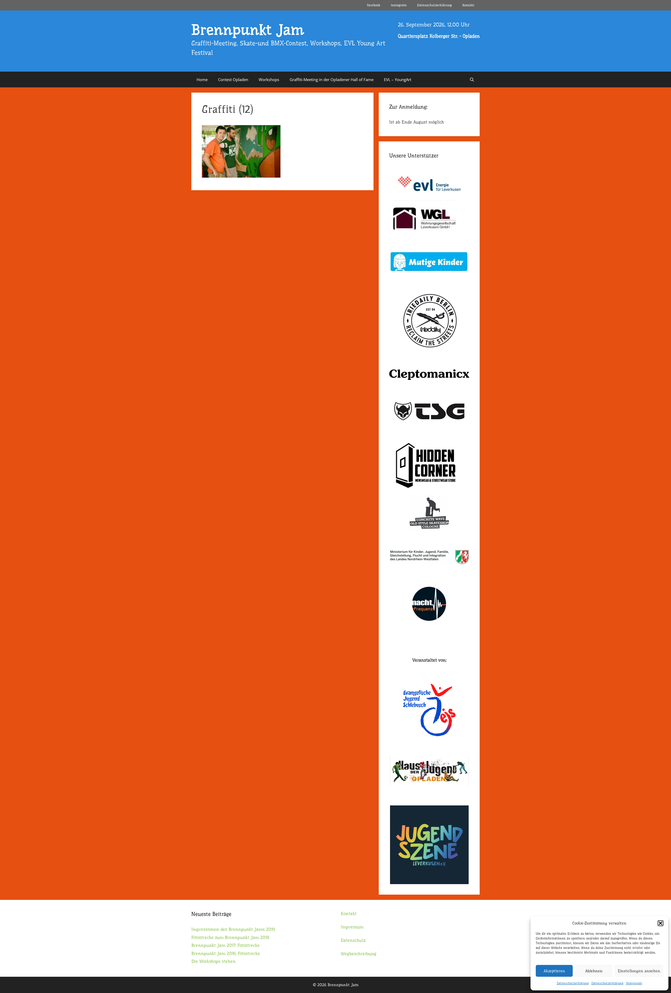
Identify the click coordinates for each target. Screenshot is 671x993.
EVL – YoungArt (397, 79)
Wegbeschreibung (358, 953)
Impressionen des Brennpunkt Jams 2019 (233, 929)
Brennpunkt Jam (247, 29)
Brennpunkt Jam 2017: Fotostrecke (225, 945)
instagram (399, 5)
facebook (373, 5)
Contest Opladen (233, 79)
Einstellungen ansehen (639, 971)
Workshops (269, 79)
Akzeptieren (554, 971)
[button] (660, 923)
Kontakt (468, 5)
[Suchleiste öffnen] (472, 79)
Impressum (634, 983)
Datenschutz (353, 940)
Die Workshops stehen (213, 961)
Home (202, 79)
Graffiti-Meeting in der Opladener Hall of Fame (332, 79)
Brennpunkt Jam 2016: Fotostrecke (225, 953)
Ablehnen (594, 971)
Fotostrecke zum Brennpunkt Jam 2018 (230, 937)
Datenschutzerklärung (573, 983)
